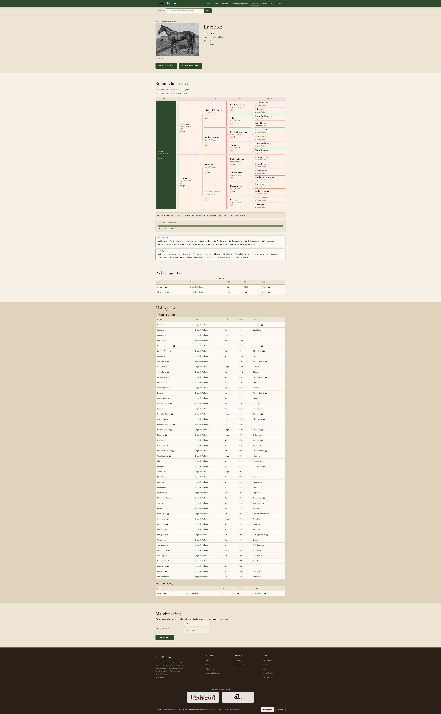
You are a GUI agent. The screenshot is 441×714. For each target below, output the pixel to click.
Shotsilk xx (257, 330)
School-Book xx (259, 450)
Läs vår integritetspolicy (232, 709)
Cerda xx (160, 287)
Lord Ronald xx (191, 241)
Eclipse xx (187, 244)
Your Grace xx (258, 503)
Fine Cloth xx (162, 366)
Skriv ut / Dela (183, 84)
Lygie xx (160, 593)
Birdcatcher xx (235, 241)
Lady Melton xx (163, 576)
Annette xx (257, 519)
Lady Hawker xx (163, 377)
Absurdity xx (162, 361)
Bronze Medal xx (163, 387)
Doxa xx (160, 393)
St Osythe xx (257, 435)
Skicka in (255, 3)
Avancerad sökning (240, 3)
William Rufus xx (163, 429)
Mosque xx (161, 340)
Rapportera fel (190, 66)
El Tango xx (161, 292)
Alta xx (159, 461)
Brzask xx (160, 435)
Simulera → (165, 637)
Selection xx (257, 555)
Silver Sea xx (258, 351)
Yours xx (160, 503)
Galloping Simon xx (164, 346)
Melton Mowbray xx (164, 424)
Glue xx (256, 372)
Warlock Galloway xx (194, 257)
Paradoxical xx (258, 361)
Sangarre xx (257, 482)
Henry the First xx (164, 414)
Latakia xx (186, 254)
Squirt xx (212, 244)
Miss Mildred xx (163, 529)
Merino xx (257, 529)
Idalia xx (217, 254)
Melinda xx (161, 477)
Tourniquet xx (162, 545)
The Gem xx (197, 254)
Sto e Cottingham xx (177, 257)
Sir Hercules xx (252, 241)
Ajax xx (264, 287)
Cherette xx (161, 440)
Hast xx (160, 408)
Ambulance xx (258, 545)
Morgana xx (161, 482)
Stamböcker (225, 3)
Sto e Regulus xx (273, 254)
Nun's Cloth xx (162, 445)
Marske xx (200, 244)
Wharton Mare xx (223, 257)
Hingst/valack (162, 629)
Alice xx (256, 461)
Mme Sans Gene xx (164, 498)
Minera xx (256, 456)
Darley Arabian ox (247, 244)
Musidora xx (227, 254)
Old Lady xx (210, 257)
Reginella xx (162, 492)
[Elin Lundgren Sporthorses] (203, 697)
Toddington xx (162, 456)
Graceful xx (161, 372)
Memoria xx (161, 330)
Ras (157, 622)
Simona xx (161, 325)
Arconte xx (161, 471)
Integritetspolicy (268, 677)
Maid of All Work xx (242, 254)
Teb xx (255, 540)
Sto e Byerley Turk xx (240, 257)
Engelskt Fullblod (169, 21)
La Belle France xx (164, 351)
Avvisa (280, 709)
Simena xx (257, 325)
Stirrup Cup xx (162, 534)
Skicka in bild (166, 66)
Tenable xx (161, 540)
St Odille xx (257, 445)
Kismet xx (160, 508)
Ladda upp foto (240, 665)
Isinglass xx (259, 593)
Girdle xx (160, 571)
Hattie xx (256, 403)
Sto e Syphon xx (258, 254)
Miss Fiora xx (162, 382)
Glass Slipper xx (163, 398)
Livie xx (161, 254)
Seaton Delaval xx (164, 561)
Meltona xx (161, 356)
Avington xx (161, 519)
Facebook (161, 677)
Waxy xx (162, 244)
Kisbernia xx (257, 508)
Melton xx (162, 241)
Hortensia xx (257, 408)
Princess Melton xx (164, 450)
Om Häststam (267, 661)
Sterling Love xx (259, 534)
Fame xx (256, 477)
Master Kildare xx (176, 241)
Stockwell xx (205, 241)
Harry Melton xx (163, 403)
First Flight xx (162, 555)
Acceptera (267, 709)
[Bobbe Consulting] (238, 697)
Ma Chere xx (258, 440)
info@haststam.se (163, 674)
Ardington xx (162, 550)
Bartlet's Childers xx (228, 244)
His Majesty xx (162, 419)
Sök (208, 11)
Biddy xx (208, 254)
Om (271, 3)
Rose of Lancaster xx (261, 513)
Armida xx (257, 571)
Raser (215, 3)
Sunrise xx (257, 524)
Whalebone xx (268, 241)
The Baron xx (220, 241)
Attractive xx (162, 566)
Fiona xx (256, 366)
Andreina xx (257, 466)
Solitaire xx (257, 576)
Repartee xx (162, 335)
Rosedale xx (257, 561)
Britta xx (256, 387)
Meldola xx (161, 487)
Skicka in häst (239, 661)
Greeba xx (161, 524)
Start (209, 3)
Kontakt (278, 3)
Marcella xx (161, 466)
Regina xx (256, 492)
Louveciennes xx (174, 254)
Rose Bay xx (161, 513)
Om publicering (268, 673)
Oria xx (255, 356)
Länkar (264, 3)
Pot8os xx (174, 244)
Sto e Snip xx (162, 257)
